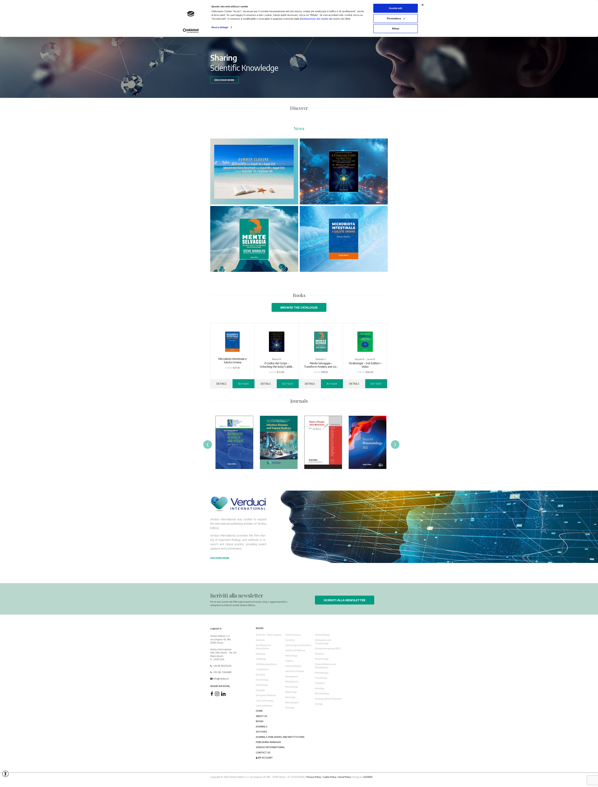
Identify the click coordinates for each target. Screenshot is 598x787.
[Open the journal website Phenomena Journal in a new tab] (323, 442)
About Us (261, 716)
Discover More (219, 558)
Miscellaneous (292, 681)
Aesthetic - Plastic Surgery (268, 634)
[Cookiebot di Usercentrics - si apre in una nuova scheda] (190, 30)
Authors (261, 731)
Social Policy (344, 776)
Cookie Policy (329, 776)
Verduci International (270, 747)
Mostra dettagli (219, 27)
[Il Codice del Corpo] (344, 171)
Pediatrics (319, 653)
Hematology (291, 655)
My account (265, 757)
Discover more (224, 80)
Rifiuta (395, 28)
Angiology (261, 653)
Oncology (289, 707)
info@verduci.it (221, 678)
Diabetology (262, 685)
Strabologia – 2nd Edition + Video (365, 364)
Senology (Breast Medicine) (328, 698)
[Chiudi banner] (422, 5)
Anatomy (260, 640)
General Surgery (293, 634)
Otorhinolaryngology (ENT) (328, 648)
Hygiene (289, 660)
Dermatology (262, 679)
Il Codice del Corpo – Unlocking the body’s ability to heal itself (277, 364)
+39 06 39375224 (221, 665)
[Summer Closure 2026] (254, 171)
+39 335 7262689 (221, 672)
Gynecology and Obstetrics (298, 645)
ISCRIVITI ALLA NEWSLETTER (344, 600)
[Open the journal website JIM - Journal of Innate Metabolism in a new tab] (278, 442)
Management (291, 676)
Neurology (290, 697)
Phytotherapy (321, 672)
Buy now (243, 383)
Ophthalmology (322, 634)
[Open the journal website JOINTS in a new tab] (234, 442)
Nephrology (291, 692)
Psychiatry (320, 683)
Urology (319, 704)
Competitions (262, 669)
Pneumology (321, 678)
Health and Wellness (295, 650)
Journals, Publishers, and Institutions (280, 736)
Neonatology (291, 686)
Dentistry (260, 674)
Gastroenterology (264, 700)
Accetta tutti (395, 8)
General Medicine (264, 705)
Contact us (263, 752)
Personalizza (394, 18)
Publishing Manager (268, 742)
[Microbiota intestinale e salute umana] (344, 239)
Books (259, 721)
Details (221, 383)
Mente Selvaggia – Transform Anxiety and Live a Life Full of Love (321, 364)
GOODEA (368, 776)
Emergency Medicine (266, 695)
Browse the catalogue (299, 307)
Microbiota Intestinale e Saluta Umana (232, 360)
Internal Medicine (293, 666)
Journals (261, 726)
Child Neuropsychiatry (266, 664)
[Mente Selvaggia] (254, 239)
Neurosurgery (292, 702)
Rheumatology (322, 693)
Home (259, 711)
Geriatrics (289, 640)
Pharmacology (321, 659)
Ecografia (260, 690)
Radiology (319, 688)
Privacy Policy (313, 776)
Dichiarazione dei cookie (314, 18)
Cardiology (261, 659)
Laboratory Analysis (294, 671)
